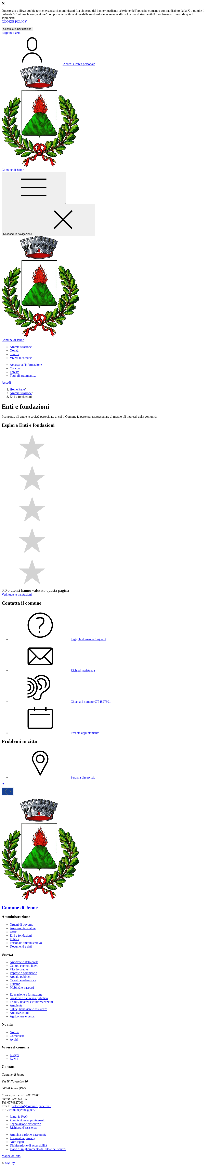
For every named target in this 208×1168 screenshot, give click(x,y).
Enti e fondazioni (21, 935)
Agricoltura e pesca (22, 1016)
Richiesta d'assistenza (23, 1127)
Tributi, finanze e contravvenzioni (31, 1001)
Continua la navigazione (17, 28)
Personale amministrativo (26, 942)
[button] (21, 347)
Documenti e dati (21, 946)
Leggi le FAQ (19, 1116)
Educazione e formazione (26, 994)
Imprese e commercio (23, 973)
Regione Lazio (11, 32)
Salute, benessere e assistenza (28, 1009)
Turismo (15, 984)
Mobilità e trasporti (22, 987)
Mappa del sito (11, 1156)
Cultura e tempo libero (24, 965)
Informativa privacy (22, 1138)
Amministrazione (21, 393)
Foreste (14, 372)
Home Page (17, 389)
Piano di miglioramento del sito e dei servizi (38, 1149)
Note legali (17, 1141)
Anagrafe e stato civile (24, 962)
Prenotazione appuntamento (27, 1120)
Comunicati (17, 1036)
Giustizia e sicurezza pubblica (29, 998)
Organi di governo (21, 924)
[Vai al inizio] (3, 784)
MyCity (10, 1163)
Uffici (13, 932)
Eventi (14, 1058)
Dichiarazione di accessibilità (28, 1145)
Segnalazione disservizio (25, 1124)
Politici (14, 939)
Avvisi (14, 1039)
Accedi (6, 382)
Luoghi (14, 1055)
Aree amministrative (23, 928)
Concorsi (15, 368)
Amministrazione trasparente (28, 1134)
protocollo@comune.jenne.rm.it (31, 1106)
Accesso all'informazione (26, 364)
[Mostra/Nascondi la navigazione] (34, 188)
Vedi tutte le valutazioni (17, 594)
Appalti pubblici (20, 976)
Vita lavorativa (19, 969)
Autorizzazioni (19, 1012)
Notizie (14, 1032)
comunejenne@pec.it (22, 1109)
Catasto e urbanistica (23, 980)
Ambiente (16, 1005)
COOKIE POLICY (14, 21)
